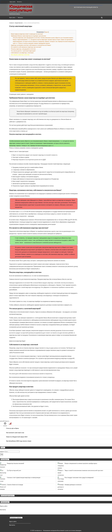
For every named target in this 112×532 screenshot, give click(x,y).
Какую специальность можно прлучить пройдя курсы (81, 463)
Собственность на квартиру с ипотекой (22, 52)
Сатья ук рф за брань (12, 428)
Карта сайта (12, 1)
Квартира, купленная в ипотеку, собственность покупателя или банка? (31, 45)
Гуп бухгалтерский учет (14, 470)
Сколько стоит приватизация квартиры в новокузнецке (23, 477)
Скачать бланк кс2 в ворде (15, 484)
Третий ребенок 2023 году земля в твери (18, 441)
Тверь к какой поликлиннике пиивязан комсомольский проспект (84, 470)
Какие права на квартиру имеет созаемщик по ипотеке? (27, 34)
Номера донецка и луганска (73, 484)
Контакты (19, 1)
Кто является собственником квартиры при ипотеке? (26, 47)
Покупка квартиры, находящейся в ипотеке (23, 49)
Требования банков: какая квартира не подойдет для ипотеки (28, 36)
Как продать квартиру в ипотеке (20, 54)
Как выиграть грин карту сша (15, 432)
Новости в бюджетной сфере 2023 (16, 436)
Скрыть (46, 32)
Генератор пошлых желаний (15, 463)
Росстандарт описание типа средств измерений (79, 477)
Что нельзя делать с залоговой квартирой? (23, 51)
